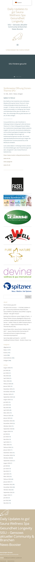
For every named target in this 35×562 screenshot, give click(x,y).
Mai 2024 (6, 439)
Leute (5, 355)
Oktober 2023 (7, 458)
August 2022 (7, 495)
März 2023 (6, 476)
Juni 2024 (6, 436)
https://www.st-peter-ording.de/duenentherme (17, 155)
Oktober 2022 (7, 490)
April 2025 (6, 410)
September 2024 (8, 429)
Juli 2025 (6, 402)
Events (5, 352)
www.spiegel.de (8, 161)
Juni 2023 (6, 468)
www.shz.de (7, 165)
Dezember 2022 (8, 484)
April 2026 (6, 378)
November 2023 (8, 455)
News (15, 94)
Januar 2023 (7, 482)
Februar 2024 (7, 447)
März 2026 (6, 381)
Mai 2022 (6, 503)
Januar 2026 (7, 386)
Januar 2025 (7, 418)
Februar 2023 (7, 479)
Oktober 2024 (7, 426)
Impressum (3, 561)
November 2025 (8, 391)
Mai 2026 (6, 376)
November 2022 (8, 487)
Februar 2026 (7, 384)
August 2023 (7, 463)
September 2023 (8, 460)
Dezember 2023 (8, 452)
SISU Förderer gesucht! (17, 64)
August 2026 (7, 368)
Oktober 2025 (7, 394)
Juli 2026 (6, 370)
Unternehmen (7, 358)
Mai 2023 (6, 471)
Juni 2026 (6, 373)
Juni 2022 (6, 500)
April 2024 (6, 442)
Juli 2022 (6, 498)
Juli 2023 (6, 466)
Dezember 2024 (8, 421)
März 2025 (6, 413)
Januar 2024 (7, 450)
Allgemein (6, 347)
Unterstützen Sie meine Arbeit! (17, 50)
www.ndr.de (7, 158)
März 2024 (6, 444)
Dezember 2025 (8, 389)
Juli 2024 (6, 434)
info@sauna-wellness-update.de (13, 558)
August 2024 (7, 431)
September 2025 (8, 397)
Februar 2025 (7, 415)
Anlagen (20, 94)
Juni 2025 (6, 405)
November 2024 (8, 423)
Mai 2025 (6, 407)
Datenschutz (10, 561)
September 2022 (8, 492)
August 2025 (7, 399)
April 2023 (6, 474)
